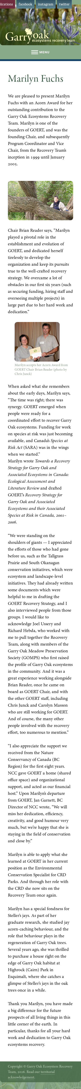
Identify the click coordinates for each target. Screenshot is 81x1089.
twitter (64, 4)
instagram (45, 4)
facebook (25, 4)
